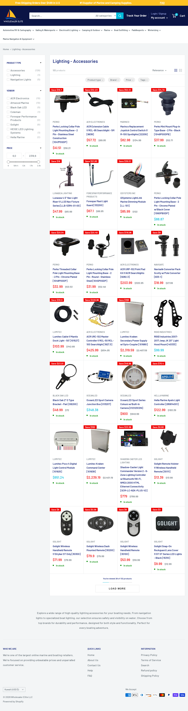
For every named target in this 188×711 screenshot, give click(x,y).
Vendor (11, 90)
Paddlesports (138, 30)
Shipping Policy (150, 675)
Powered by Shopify (13, 701)
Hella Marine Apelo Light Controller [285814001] (167, 402)
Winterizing (153, 30)
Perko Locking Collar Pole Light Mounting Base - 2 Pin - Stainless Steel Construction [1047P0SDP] (66, 134)
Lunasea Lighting (62, 193)
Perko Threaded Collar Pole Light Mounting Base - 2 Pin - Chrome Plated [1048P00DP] (66, 275)
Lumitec (57, 332)
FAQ (90, 675)
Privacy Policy (149, 655)
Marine (107, 30)
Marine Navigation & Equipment (17, 39)
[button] (95, 79)
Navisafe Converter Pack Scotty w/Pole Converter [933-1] (167, 273)
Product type (14, 63)
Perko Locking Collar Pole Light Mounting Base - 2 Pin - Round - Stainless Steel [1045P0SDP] (100, 275)
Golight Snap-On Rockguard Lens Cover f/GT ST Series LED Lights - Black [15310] (168, 552)
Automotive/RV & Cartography (17, 30)
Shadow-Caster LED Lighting (131, 461)
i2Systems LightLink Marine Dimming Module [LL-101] (133, 201)
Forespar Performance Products (99, 195)
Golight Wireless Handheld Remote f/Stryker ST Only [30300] (67, 550)
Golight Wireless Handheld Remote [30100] (130, 550)
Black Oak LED (60, 395)
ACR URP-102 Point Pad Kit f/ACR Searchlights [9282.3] (132, 273)
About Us (93, 660)
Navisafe (159, 264)
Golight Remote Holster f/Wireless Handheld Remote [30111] (166, 467)
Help (90, 670)
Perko (56, 122)
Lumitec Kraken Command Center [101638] (96, 467)
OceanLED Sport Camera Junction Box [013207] (100, 402)
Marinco (124, 122)
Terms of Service (151, 660)
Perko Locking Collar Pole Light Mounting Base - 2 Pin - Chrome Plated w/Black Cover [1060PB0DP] (167, 205)
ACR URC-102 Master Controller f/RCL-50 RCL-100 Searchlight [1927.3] (100, 340)
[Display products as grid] (175, 70)
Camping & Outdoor (91, 30)
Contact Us (94, 665)
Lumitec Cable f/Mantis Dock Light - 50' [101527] (66, 338)
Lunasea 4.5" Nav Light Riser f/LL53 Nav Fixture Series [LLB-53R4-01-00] (66, 201)
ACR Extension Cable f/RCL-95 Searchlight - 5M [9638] (100, 130)
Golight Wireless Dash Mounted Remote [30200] (100, 548)
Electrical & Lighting (68, 30)
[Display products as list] (180, 70)
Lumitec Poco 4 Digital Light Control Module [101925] (65, 467)
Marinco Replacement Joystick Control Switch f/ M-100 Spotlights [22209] (134, 130)
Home (6, 49)
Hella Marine (161, 395)
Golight (158, 459)
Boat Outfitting (121, 30)
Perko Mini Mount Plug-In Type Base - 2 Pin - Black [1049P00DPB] (167, 130)
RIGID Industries (163, 332)
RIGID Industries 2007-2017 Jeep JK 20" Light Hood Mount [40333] (166, 340)
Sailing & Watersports (45, 30)
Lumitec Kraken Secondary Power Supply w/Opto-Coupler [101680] (134, 340)
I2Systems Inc (127, 193)
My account (158, 17)
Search (145, 665)
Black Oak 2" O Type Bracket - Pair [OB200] (65, 402)
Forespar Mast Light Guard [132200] (97, 203)
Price (9, 148)
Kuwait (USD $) (12, 689)
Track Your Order (136, 15)
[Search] (120, 15)
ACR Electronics (96, 122)
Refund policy (149, 670)
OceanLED (92, 395)
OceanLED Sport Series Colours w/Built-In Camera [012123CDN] (132, 404)
